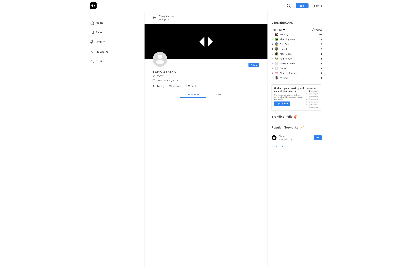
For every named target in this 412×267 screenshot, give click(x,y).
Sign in (318, 5)
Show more (278, 146)
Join (302, 5)
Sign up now (282, 103)
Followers (175, 85)
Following (158, 85)
